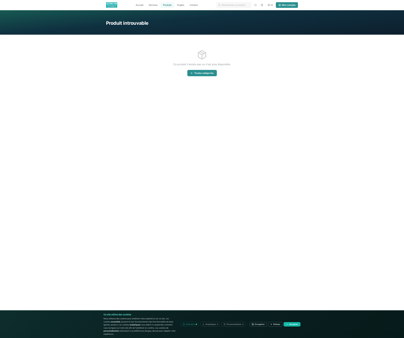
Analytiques (210, 324)
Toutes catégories (204, 73)
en (271, 5)
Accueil (139, 5)
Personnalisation (234, 324)
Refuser (276, 324)
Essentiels (190, 324)
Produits (167, 5)
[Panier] (255, 5)
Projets (180, 5)
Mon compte (288, 5)
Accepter (293, 324)
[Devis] (262, 5)
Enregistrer (260, 324)
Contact (194, 5)
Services (153, 5)
